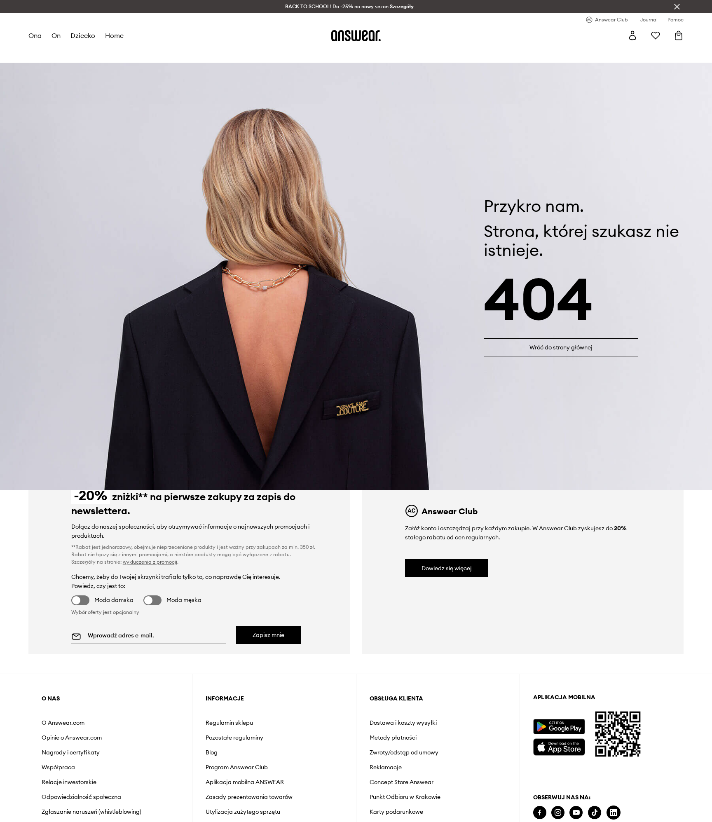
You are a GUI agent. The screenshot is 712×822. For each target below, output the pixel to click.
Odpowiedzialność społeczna (81, 797)
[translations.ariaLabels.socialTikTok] (595, 812)
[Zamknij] (677, 6)
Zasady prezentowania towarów (249, 797)
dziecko (82, 35)
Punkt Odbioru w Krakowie (405, 797)
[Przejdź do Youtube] (576, 813)
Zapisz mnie (268, 635)
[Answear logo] (356, 35)
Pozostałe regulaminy (234, 737)
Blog (212, 752)
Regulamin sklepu (229, 722)
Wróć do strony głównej (561, 347)
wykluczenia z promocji (150, 562)
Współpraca (58, 767)
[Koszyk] (679, 35)
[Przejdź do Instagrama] (557, 813)
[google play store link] (559, 726)
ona (35, 35)
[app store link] (559, 746)
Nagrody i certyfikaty (71, 752)
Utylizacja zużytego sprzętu (243, 811)
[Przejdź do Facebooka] (539, 813)
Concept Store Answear (401, 782)
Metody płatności (393, 737)
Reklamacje (386, 767)
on (56, 35)
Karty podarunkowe (396, 811)
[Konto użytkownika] (632, 35)
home (114, 35)
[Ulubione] (655, 35)
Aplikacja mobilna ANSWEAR (245, 782)
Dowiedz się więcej (447, 568)
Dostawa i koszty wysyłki (403, 722)
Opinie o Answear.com (72, 737)
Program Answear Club (237, 767)
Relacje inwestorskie (69, 782)
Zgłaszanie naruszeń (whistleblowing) (91, 811)
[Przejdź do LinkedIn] (614, 812)
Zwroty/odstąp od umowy (404, 752)
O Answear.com (63, 722)
